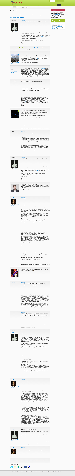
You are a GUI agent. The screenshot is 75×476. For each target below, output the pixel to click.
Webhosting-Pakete (38, 5)
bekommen (12, 15)
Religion (27, 225)
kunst (24, 15)
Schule (36, 58)
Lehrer (35, 25)
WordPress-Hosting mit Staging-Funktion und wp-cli (57, 27)
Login (57, 0)
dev (12, 66)
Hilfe (62, 5)
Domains (50, 5)
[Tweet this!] (12, 469)
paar (38, 15)
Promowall (22, 7)
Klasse (47, 117)
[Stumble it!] (19, 469)
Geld (33, 239)
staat (18, 17)
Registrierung (60, 0)
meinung (33, 15)
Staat (24, 246)
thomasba (13, 52)
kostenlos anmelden (39, 48)
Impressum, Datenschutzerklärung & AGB (51, 471)
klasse (21, 15)
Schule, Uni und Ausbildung (28, 14)
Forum (14, 7)
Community (59, 5)
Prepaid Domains (54, 28)
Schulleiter (38, 203)
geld (16, 15)
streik (20, 17)
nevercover (13, 80)
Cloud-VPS (54, 5)
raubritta (13, 197)
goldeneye (13, 183)
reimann (13, 268)
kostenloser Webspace (30, 5)
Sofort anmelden (57, 14)
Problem (41, 36)
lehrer (26, 15)
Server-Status (60, 471)
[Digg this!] (15, 469)
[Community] (12, 6)
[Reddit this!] (22, 469)
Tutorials (27, 7)
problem (40, 15)
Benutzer (18, 7)
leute (31, 15)
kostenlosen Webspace (14, 72)
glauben (19, 15)
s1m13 (13, 21)
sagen (46, 15)
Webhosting (14, 471)
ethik (15, 15)
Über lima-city (39, 471)
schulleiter (15, 17)
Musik (38, 170)
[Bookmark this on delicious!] (29, 469)
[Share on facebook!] (26, 469)
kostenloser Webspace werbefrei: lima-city (20, 3)
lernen (29, 15)
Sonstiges (19, 14)
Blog (43, 471)
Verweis (29, 118)
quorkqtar (13, 282)
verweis (22, 17)
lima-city (11, 14)
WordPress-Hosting (45, 5)
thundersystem (14, 109)
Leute (41, 68)
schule (12, 17)
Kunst (24, 225)
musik (36, 15)
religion (43, 15)
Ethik (27, 285)
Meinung (38, 54)
